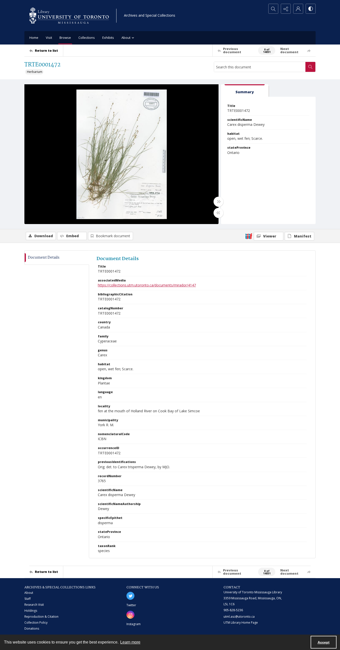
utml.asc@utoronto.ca (239, 616)
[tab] (244, 90)
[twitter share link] (130, 596)
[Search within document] (310, 67)
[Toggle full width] (219, 202)
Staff (27, 599)
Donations (31, 628)
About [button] (125, 37)
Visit (49, 37)
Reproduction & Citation (41, 616)
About (28, 593)
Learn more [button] (130, 642)
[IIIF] (249, 236)
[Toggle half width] (219, 213)
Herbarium (34, 72)
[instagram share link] (130, 615)
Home (33, 37)
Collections (86, 37)
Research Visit (34, 605)
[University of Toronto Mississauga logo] (69, 15)
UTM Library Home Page (241, 622)
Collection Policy (36, 622)
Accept (324, 642)
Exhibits (108, 37)
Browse (65, 37)
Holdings (30, 610)
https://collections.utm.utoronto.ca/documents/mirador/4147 (147, 285)
